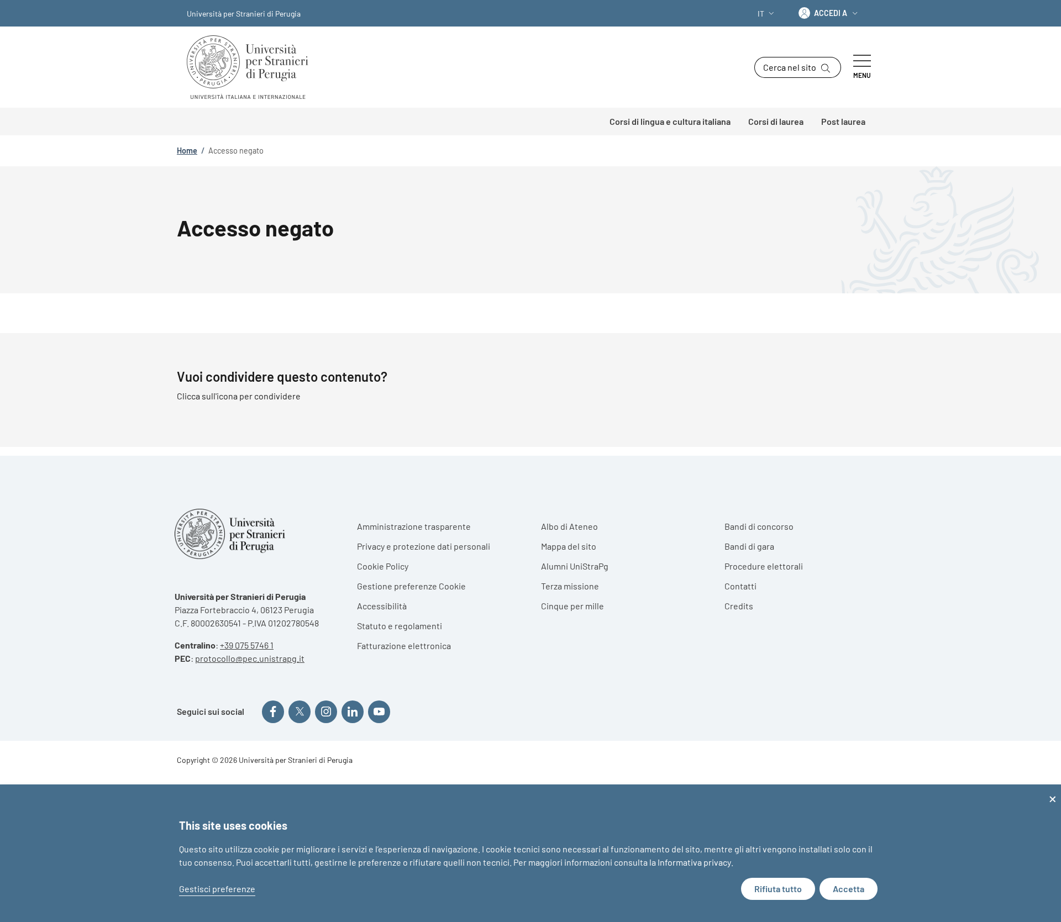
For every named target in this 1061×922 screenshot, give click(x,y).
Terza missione (570, 586)
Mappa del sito (568, 546)
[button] (767, 13)
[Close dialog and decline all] (1052, 791)
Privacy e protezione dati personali (423, 546)
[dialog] (530, 853)
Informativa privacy (694, 862)
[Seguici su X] (299, 711)
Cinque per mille (572, 605)
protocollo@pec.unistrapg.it (249, 658)
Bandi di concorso (759, 526)
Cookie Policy (382, 566)
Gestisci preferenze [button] (217, 888)
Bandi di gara (749, 546)
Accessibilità (382, 605)
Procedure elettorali (763, 566)
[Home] (252, 67)
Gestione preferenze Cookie (411, 586)
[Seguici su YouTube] (379, 711)
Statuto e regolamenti (399, 625)
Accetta (848, 888)
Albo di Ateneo (569, 526)
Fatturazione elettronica (404, 645)
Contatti (740, 586)
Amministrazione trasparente (414, 526)
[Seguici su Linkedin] (353, 711)
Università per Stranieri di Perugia (244, 13)
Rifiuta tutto (778, 888)
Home (187, 150)
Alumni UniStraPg (574, 566)
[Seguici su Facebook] (273, 711)
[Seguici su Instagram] (326, 711)
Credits (738, 605)
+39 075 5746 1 (247, 645)
